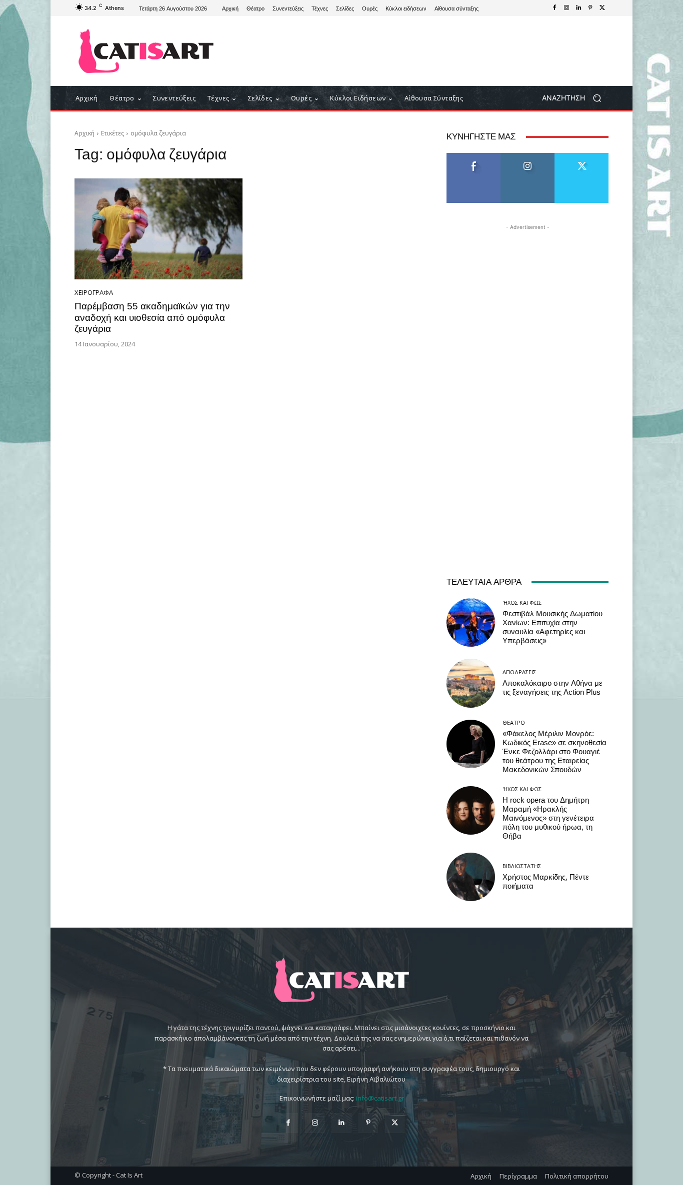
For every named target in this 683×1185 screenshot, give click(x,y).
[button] (575, 98)
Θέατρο (513, 722)
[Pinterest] (590, 8)
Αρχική (84, 133)
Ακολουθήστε (528, 156)
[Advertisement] (424, 50)
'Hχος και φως (522, 602)
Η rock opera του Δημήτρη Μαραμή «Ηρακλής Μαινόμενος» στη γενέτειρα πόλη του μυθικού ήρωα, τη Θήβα (548, 818)
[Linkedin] (578, 8)
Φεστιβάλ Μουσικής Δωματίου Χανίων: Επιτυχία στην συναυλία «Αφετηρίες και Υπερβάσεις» (552, 627)
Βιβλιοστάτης (521, 866)
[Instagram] (566, 8)
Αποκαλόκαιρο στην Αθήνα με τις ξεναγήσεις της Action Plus (552, 688)
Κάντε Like (474, 156)
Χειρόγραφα (93, 292)
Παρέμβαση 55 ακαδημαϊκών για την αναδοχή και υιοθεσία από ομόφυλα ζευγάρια (152, 317)
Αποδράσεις (519, 672)
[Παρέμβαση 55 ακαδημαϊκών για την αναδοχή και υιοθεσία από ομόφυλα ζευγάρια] (158, 228)
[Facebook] (554, 8)
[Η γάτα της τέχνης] (146, 50)
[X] (602, 8)
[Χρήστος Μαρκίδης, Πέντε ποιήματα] (470, 877)
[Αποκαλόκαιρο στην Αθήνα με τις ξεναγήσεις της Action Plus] (470, 683)
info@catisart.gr (380, 1098)
